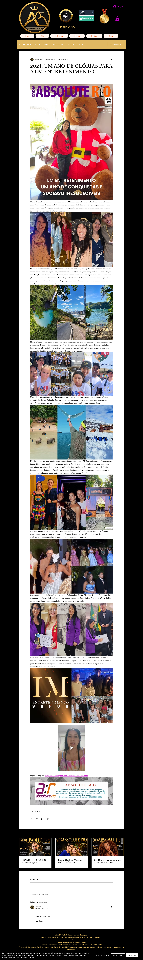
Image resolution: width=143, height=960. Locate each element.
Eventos (71, 44)
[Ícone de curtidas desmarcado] (37, 921)
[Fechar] (140, 955)
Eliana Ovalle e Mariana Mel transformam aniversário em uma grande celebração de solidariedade (70, 861)
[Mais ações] (111, 59)
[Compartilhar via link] (48, 819)
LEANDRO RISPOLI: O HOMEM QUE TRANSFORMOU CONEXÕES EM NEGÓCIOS (34, 861)
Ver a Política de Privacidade (26, 957)
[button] (117, 18)
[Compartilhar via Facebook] (31, 819)
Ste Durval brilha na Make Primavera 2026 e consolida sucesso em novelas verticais (107, 861)
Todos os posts (25, 44)
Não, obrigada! (118, 955)
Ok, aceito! (132, 955)
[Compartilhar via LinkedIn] (42, 819)
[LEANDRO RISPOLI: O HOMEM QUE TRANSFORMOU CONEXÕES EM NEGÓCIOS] (35, 847)
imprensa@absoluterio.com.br (74, 942)
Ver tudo (121, 834)
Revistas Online (41, 44)
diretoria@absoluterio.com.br (59, 944)
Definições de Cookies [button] (101, 955)
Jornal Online (58, 44)
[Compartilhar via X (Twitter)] (37, 819)
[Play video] (71, 748)
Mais (81, 44)
